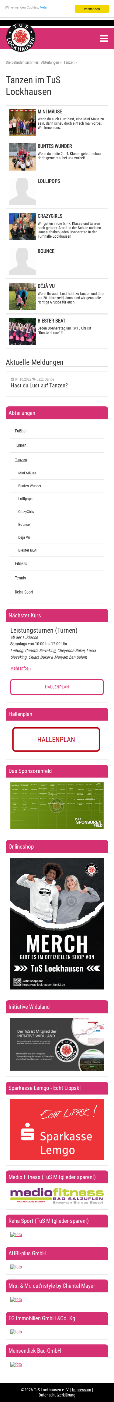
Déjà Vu (24, 537)
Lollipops (25, 498)
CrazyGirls (26, 511)
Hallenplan (57, 687)
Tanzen (69, 62)
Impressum (81, 1390)
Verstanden (92, 8)
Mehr (43, 7)
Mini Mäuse (27, 473)
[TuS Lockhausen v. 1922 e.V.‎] (21, 51)
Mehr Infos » (20, 668)
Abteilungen (50, 62)
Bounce (24, 524)
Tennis (20, 578)
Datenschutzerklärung (57, 1395)
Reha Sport (24, 592)
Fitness (21, 563)
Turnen (20, 445)
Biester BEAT (28, 550)
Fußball (21, 431)
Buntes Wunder (29, 486)
